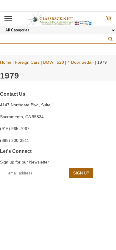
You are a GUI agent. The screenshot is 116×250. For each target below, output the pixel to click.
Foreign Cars (27, 62)
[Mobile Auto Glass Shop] (58, 18)
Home (5, 62)
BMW (48, 62)
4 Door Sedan (81, 62)
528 (60, 62)
